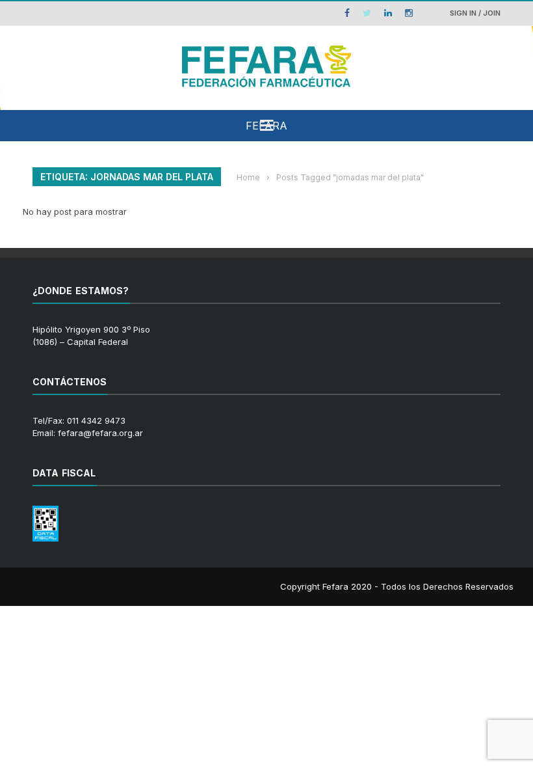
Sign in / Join (475, 13)
